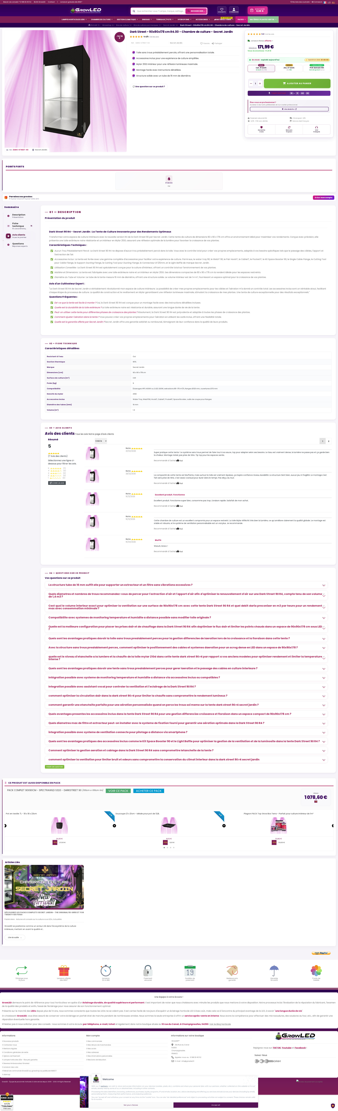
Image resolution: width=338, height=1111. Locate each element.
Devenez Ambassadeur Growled (16, 1063)
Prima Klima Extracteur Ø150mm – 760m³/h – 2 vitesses (279, 813)
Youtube (263, 1061)
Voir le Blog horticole (220, 1024)
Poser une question (54, 767)
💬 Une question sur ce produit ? (149, 86)
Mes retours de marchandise (99, 1045)
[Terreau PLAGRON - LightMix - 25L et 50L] (169, 825)
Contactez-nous (10, 1045)
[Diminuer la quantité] (251, 83)
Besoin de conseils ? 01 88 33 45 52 (17, 2)
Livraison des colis (10, 1067)
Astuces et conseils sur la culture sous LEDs (34, 919)
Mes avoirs (92, 1049)
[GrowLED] (85, 10)
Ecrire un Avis (58, 483)
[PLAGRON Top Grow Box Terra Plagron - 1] (59, 825)
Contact (51, 2)
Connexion (317, 2)
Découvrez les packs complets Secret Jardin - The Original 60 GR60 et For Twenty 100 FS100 (44, 913)
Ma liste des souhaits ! (301, 2)
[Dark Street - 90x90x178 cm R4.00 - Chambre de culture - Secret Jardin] (92, 453)
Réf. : (133, 43)
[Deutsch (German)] (333, 2)
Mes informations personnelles (100, 1056)
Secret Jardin (41, 150)
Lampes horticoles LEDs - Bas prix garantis (20, 1060)
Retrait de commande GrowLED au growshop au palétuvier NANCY (30, 1071)
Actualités (57, 919)
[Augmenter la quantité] (260, 83)
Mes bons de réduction (97, 1060)
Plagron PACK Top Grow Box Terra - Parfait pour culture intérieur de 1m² (59, 813)
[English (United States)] (329, 2)
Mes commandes (95, 1041)
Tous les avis (81, 434)
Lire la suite (13, 937)
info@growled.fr (188, 1061)
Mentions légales (10, 1049)
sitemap (6, 1074)
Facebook (257, 1061)
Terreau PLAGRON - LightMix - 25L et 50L (135, 813)
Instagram (267, 1061)
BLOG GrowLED (39, 2)
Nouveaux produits (11, 1041)
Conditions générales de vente (15, 1052)
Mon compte (93, 1035)
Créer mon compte (323, 197)
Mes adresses (93, 1052)
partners (104, 1086)
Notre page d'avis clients (101, 434)
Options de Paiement (11, 1056)
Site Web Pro (289, 109)
